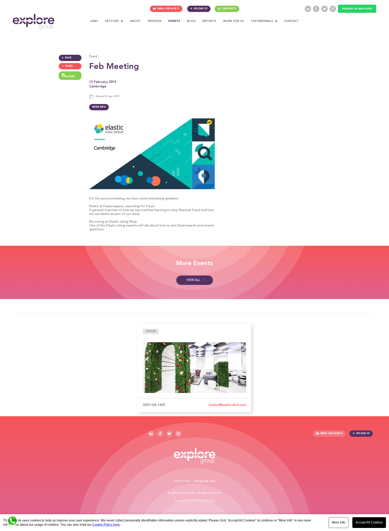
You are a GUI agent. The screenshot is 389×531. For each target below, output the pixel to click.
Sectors (112, 21)
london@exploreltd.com (227, 405)
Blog (191, 21)
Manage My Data (204, 481)
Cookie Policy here (106, 524)
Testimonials (262, 21)
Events (174, 21)
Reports (209, 21)
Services (154, 21)
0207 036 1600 (154, 405)
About (135, 21)
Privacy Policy (182, 481)
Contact (291, 21)
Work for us (233, 21)
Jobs (94, 21)
